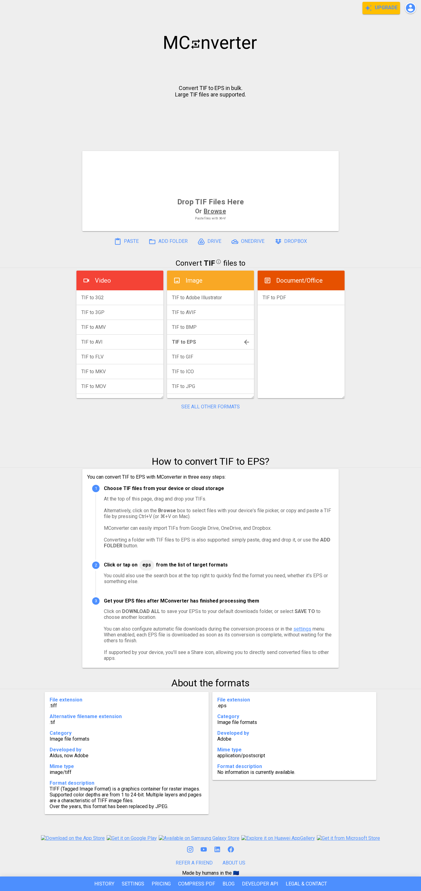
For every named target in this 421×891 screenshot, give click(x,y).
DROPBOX (295, 241)
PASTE (131, 241)
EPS (146, 565)
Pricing (161, 884)
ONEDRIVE (252, 241)
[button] (410, 8)
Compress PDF (196, 884)
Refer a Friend (194, 863)
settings (302, 629)
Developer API (260, 884)
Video (103, 280)
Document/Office (299, 280)
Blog (229, 884)
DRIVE (213, 241)
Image (194, 280)
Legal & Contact (306, 884)
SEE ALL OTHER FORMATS (210, 407)
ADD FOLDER (172, 241)
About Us (234, 863)
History (104, 884)
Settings (133, 884)
